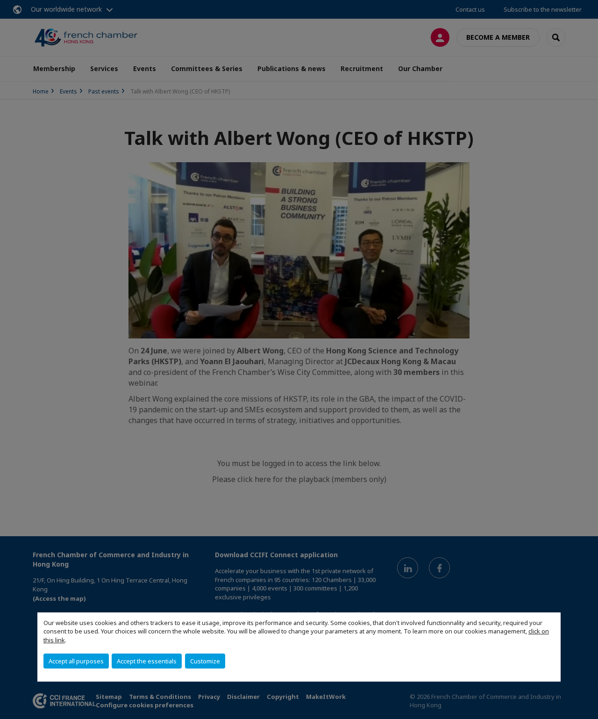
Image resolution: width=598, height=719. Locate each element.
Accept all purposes (76, 661)
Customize (205, 661)
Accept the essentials (147, 661)
